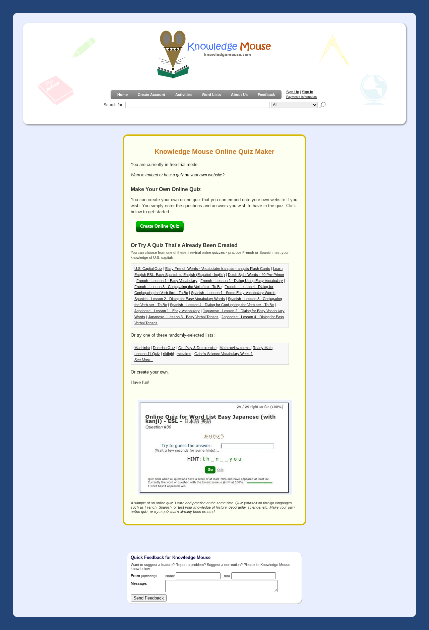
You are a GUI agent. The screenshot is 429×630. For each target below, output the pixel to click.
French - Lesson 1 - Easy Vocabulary (166, 281)
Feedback (266, 95)
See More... (143, 360)
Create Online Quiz (159, 226)
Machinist (142, 348)
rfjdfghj (168, 354)
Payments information (301, 97)
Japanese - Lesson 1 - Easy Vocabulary (167, 311)
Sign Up (292, 92)
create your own (152, 372)
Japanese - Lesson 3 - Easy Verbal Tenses (183, 317)
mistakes (184, 354)
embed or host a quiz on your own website (183, 175)
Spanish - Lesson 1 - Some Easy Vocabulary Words (233, 293)
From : (144, 576)
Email (226, 576)
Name (170, 576)
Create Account (151, 95)
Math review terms (235, 348)
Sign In (307, 92)
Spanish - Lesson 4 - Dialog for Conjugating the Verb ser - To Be (222, 305)
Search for (113, 105)
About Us (239, 95)
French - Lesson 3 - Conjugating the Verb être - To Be (178, 287)
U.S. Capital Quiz (148, 269)
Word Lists (211, 95)
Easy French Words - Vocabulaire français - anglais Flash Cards (217, 269)
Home (122, 95)
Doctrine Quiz (164, 348)
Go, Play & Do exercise (197, 348)
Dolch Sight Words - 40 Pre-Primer (256, 275)
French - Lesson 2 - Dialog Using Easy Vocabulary (241, 281)
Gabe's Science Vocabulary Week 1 (223, 354)
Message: (139, 583)
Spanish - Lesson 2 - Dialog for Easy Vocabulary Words (179, 299)
